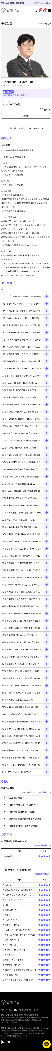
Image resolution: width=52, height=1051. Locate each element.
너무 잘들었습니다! (10, 975)
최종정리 (6, 915)
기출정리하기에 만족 (11, 925)
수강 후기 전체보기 (42, 845)
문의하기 (26, 115)
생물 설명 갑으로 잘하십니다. (14, 950)
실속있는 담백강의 (10, 856)
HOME (40, 24)
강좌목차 (21, 128)
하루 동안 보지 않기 (40, 3)
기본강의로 (7, 885)
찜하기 (47, 109)
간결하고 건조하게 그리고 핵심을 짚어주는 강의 (20, 890)
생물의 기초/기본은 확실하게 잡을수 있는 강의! (20, 935)
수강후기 (38, 128)
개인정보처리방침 (25, 1010)
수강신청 (47, 24)
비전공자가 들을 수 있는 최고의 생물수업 (19, 895)
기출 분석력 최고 (9, 945)
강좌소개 (12, 128)
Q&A (29, 128)
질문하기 (46, 792)
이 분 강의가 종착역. (10, 920)
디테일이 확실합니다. (11, 940)
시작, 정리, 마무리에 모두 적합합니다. (17, 930)
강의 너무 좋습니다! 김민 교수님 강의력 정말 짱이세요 (20, 980)
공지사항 (4, 1010)
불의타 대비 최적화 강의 (12, 965)
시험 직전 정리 (8, 955)
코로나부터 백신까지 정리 (13, 960)
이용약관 (35, 1010)
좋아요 (5, 905)
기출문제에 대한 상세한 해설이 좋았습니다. (19, 970)
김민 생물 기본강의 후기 (12, 900)
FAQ (10, 1010)
